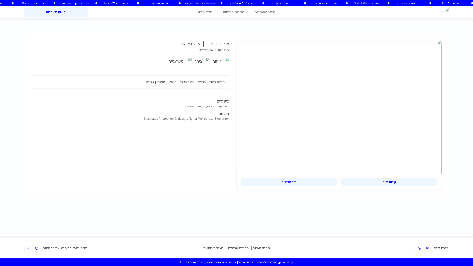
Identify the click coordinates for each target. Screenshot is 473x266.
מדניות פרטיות (238, 248)
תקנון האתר (261, 248)
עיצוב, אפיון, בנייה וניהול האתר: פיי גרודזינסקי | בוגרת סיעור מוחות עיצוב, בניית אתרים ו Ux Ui (236, 262)
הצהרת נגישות (213, 248)
